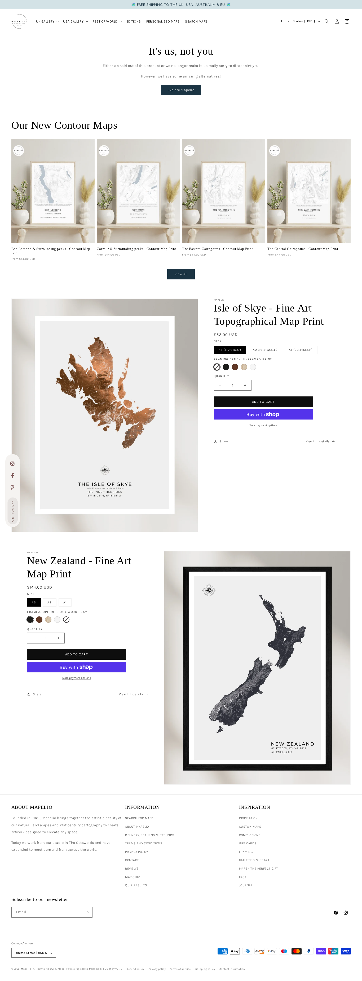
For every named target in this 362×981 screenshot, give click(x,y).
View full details (318, 441)
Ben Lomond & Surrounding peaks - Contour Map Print (50, 251)
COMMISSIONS (250, 835)
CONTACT (132, 860)
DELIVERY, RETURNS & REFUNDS (149, 835)
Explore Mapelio (181, 90)
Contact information (232, 968)
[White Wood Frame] (253, 367)
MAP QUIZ (132, 877)
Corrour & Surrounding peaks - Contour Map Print (136, 249)
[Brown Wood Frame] (235, 367)
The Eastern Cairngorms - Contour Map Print (217, 249)
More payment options (263, 425)
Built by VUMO (113, 968)
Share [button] (223, 441)
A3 (34, 602)
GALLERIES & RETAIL (254, 860)
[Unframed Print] (217, 367)
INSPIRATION (248, 818)
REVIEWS (132, 868)
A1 (65, 602)
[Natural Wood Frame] (244, 367)
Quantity (221, 376)
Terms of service (180, 968)
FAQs (242, 877)
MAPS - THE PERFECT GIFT (258, 868)
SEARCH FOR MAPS (139, 818)
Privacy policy (157, 968)
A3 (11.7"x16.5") (230, 350)
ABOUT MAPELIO (137, 826)
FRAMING (246, 852)
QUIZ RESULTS (136, 885)
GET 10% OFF (12, 511)
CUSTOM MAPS (250, 826)
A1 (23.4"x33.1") (301, 350)
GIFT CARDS (248, 843)
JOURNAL (246, 885)
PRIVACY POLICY (136, 852)
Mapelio (26, 968)
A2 (49, 602)
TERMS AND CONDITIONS (143, 843)
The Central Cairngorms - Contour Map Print (302, 249)
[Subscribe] (87, 912)
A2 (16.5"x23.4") (265, 350)
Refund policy (135, 968)
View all (181, 274)
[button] (46, 21)
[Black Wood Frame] (226, 367)
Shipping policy (205, 968)
